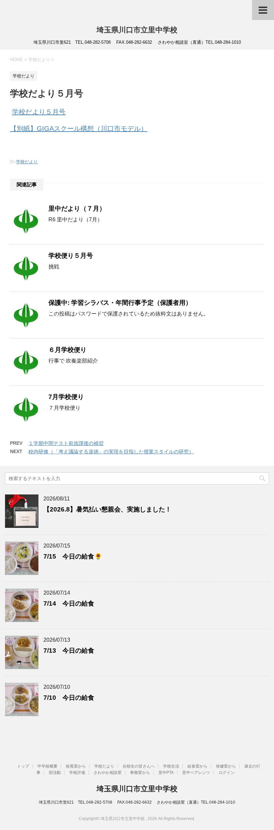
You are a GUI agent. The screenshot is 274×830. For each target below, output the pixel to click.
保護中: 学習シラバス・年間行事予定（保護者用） (120, 302)
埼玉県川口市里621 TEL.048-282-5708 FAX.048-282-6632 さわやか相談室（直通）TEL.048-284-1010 (137, 802)
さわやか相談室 (108, 772)
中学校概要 (47, 766)
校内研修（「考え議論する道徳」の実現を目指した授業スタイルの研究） (111, 451)
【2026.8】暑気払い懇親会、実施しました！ (107, 509)
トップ (23, 766)
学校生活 (171, 766)
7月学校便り (66, 396)
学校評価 (77, 772)
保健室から (226, 766)
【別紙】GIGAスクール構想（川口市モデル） (78, 128)
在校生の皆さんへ (139, 766)
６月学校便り (67, 349)
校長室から (76, 766)
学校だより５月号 (38, 112)
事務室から (140, 772)
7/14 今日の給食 (68, 603)
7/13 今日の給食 (68, 650)
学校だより (27, 161)
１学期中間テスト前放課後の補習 (66, 443)
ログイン (227, 772)
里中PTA (166, 772)
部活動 (55, 772)
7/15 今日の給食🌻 (72, 556)
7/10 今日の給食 (68, 697)
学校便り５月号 (70, 255)
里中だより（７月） (77, 208)
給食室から (197, 766)
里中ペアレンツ (196, 772)
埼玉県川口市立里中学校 (137, 30)
